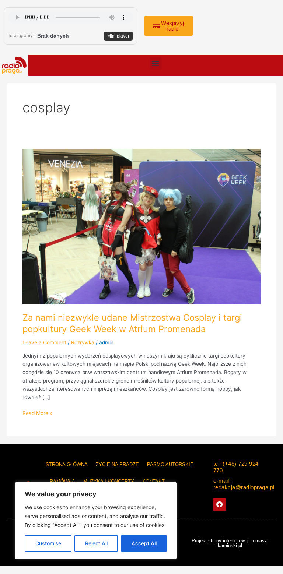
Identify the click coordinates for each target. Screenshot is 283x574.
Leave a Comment (44, 342)
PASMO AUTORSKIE (170, 464)
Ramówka (62, 481)
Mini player (118, 36)
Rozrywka (82, 342)
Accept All (144, 543)
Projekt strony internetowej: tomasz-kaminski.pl (230, 543)
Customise (48, 543)
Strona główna (67, 464)
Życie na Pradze (117, 464)
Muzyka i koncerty (108, 481)
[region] (96, 520)
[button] (156, 63)
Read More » (37, 412)
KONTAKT (153, 481)
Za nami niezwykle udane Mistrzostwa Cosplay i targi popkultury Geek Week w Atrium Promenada (132, 323)
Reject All (96, 543)
